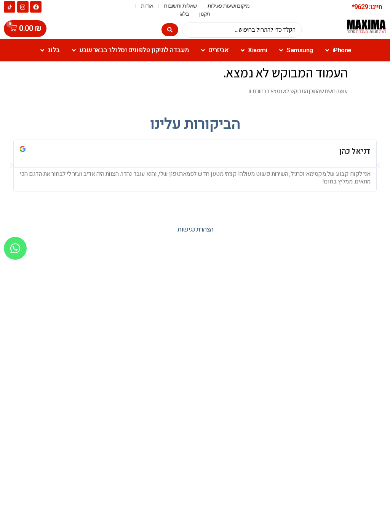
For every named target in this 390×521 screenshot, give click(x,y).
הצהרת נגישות (195, 229)
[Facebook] (36, 7)
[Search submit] (169, 29)
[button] (11, 165)
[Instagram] (23, 7)
